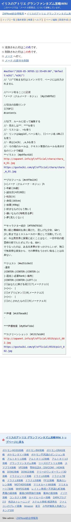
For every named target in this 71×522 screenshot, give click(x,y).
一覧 (13, 19)
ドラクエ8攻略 (15, 480)
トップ (5, 19)
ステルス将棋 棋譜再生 (44, 501)
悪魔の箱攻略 (9, 493)
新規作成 (63, 19)
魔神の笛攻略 (50, 493)
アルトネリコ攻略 (17, 458)
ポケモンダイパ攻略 (18, 454)
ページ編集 (51, 19)
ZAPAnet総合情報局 (13, 13)
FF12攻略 (49, 480)
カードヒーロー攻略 (39, 497)
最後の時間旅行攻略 (30, 493)
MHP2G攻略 (22, 488)
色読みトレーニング (19, 501)
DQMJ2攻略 (27, 471)
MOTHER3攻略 (22, 484)
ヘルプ (37, 19)
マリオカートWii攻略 (44, 484)
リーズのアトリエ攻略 (50, 463)
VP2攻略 (23, 467)
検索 (30, 19)
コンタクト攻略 (18, 497)
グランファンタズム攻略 (23, 463)
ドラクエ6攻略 (41, 476)
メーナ (9, 56)
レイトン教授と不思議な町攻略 (48, 488)
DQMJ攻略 (13, 471)
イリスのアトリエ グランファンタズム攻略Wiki (34, 3)
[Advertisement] (35, 32)
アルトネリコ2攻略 (39, 458)
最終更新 (21, 19)
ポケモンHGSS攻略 (13, 450)
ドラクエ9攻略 (33, 480)
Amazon (28, 506)
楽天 (37, 506)
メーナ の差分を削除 (17, 60)
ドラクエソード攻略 (20, 476)
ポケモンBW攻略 (35, 450)
